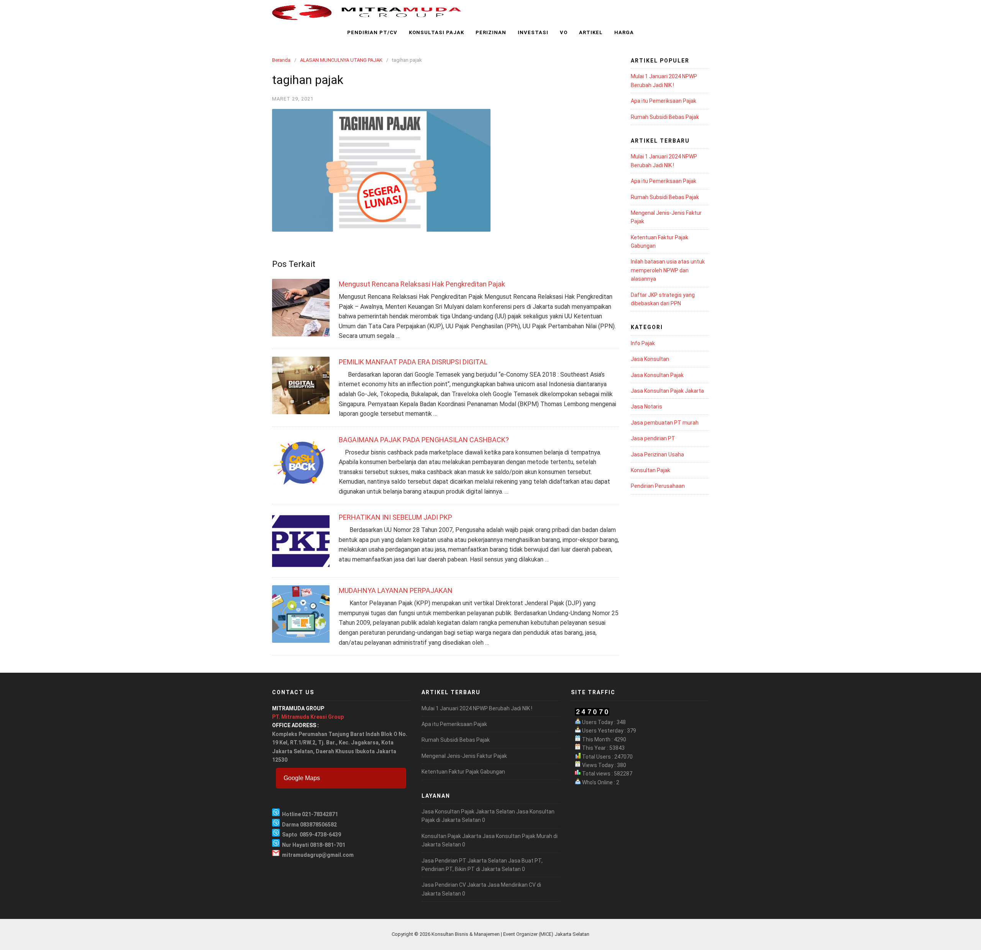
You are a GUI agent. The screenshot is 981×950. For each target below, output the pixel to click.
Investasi (533, 32)
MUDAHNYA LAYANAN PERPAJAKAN (396, 590)
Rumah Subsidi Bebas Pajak (665, 117)
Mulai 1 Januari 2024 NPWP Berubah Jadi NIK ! (477, 708)
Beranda (281, 60)
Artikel (591, 32)
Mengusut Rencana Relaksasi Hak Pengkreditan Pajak (422, 284)
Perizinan (491, 32)
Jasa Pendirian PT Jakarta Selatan (464, 861)
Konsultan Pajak (650, 470)
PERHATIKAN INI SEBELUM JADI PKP (395, 517)
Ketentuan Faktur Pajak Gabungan (463, 772)
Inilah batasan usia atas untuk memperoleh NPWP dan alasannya (668, 270)
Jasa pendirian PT (653, 438)
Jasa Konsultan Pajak (657, 375)
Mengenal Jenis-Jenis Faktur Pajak (464, 756)
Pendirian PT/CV (372, 32)
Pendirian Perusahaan (658, 486)
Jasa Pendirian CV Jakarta (454, 885)
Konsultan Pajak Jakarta (451, 836)
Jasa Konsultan (650, 359)
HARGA (624, 32)
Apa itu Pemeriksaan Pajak (663, 101)
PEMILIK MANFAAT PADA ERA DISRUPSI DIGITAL (413, 362)
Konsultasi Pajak (436, 32)
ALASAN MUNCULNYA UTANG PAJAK (341, 60)
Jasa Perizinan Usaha (657, 454)
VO (564, 32)
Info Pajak (643, 343)
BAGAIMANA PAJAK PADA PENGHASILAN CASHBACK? (424, 440)
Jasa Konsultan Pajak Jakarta (667, 391)
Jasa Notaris (646, 406)
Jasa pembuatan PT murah (665, 423)
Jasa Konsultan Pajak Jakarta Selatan (468, 811)
